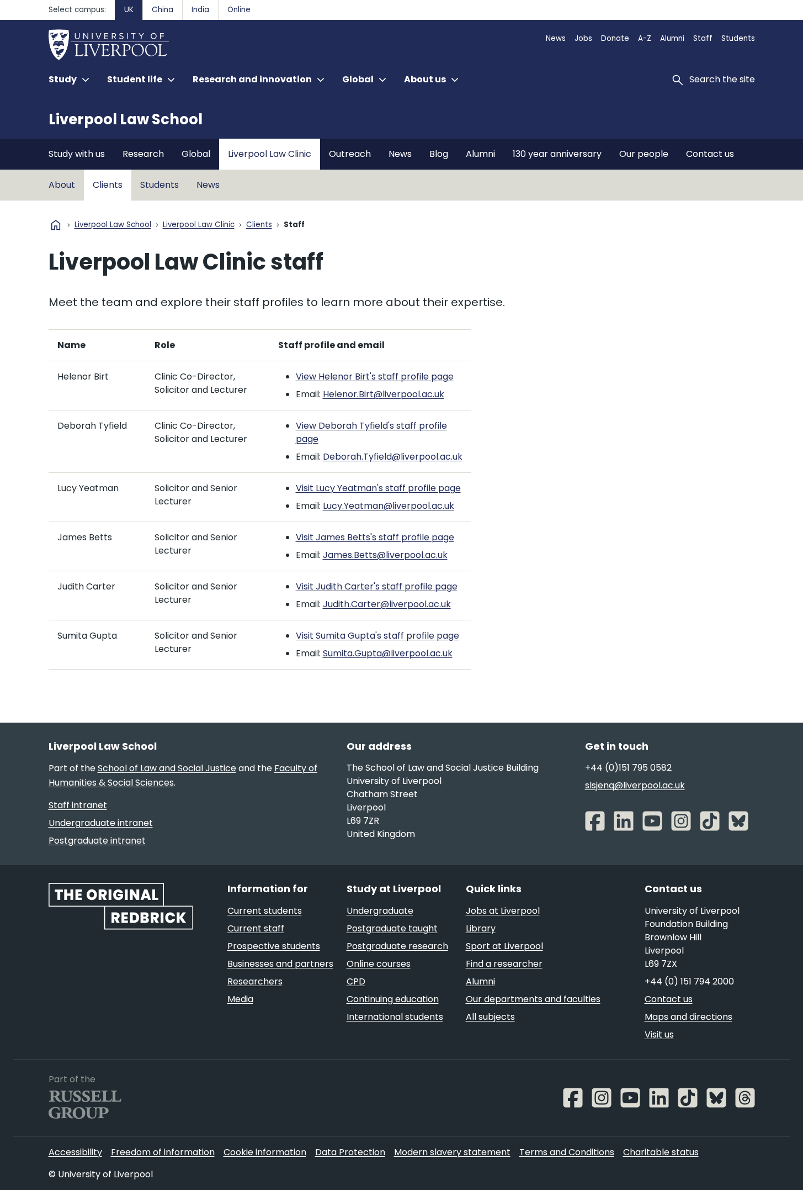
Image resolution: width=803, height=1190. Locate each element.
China (162, 9)
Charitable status (661, 1152)
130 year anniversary (557, 154)
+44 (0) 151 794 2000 (689, 981)
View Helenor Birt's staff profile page (375, 376)
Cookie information (265, 1152)
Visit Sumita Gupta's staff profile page (377, 635)
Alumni (672, 38)
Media (240, 999)
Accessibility (75, 1152)
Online (239, 9)
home (56, 224)
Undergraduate (380, 910)
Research (143, 154)
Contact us (710, 154)
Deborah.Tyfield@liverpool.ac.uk (392, 456)
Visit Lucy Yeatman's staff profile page (378, 488)
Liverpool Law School (126, 119)
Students (738, 38)
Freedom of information (163, 1152)
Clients (108, 184)
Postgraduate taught (392, 928)
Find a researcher (504, 963)
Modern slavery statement (452, 1152)
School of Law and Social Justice (167, 768)
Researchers (255, 981)
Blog (438, 154)
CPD (356, 981)
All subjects (490, 1016)
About (62, 184)
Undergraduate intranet (101, 823)
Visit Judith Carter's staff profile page (377, 586)
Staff (702, 38)
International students (395, 1016)
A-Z (644, 38)
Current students (264, 910)
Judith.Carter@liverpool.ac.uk (387, 604)
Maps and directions (688, 1016)
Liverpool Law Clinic (269, 154)
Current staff (255, 928)
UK (129, 9)
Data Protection (350, 1152)
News (556, 38)
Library (481, 928)
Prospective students (273, 946)
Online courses (379, 963)
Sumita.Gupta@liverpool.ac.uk (388, 653)
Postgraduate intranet (97, 840)
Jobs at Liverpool (503, 910)
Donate (615, 38)
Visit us (659, 1034)
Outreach (350, 154)
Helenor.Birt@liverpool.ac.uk (383, 394)
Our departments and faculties (533, 999)
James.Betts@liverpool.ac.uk (385, 555)
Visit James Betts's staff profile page (375, 537)
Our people (643, 154)
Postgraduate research (397, 946)
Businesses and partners (280, 963)
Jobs (583, 38)
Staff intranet (78, 805)
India (200, 9)
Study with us (77, 154)
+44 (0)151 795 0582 (628, 767)
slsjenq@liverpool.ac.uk (635, 785)
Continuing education (393, 999)
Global (196, 154)
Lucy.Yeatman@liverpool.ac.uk (388, 505)
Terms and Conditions (566, 1152)
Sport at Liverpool (504, 946)
